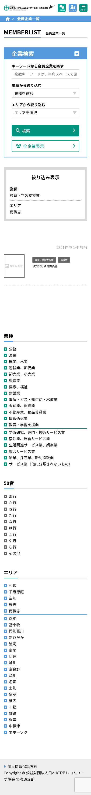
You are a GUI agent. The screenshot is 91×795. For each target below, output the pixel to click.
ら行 (12, 547)
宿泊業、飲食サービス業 (29, 438)
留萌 (12, 694)
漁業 (12, 355)
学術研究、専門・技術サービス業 (37, 432)
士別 (12, 688)
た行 (12, 515)
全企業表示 (33, 146)
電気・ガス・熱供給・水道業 (33, 399)
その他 (14, 553)
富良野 (14, 669)
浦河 (12, 644)
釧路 (12, 713)
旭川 (12, 662)
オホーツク (18, 732)
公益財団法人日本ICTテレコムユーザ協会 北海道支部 (29, 8)
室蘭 (12, 650)
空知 (12, 598)
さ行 (12, 509)
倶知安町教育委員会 (45, 266)
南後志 (63, 260)
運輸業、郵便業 (22, 367)
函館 (12, 618)
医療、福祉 (18, 386)
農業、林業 (18, 361)
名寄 (12, 681)
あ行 (12, 496)
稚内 (12, 700)
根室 (12, 719)
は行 (12, 528)
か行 (12, 502)
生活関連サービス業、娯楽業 (33, 445)
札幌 (12, 585)
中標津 (14, 726)
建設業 (14, 393)
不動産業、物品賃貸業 (27, 412)
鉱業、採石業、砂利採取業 (31, 457)
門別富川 (16, 631)
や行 (12, 540)
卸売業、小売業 (22, 374)
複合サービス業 (22, 451)
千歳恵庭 (16, 591)
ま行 (12, 534)
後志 (12, 604)
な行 (12, 521)
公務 (12, 349)
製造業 (14, 380)
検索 (26, 131)
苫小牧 (14, 624)
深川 (12, 675)
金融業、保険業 (22, 405)
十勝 (12, 707)
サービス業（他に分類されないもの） (40, 464)
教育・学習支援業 (44, 260)
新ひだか (16, 637)
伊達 (12, 656)
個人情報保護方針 (22, 766)
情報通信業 (18, 418)
